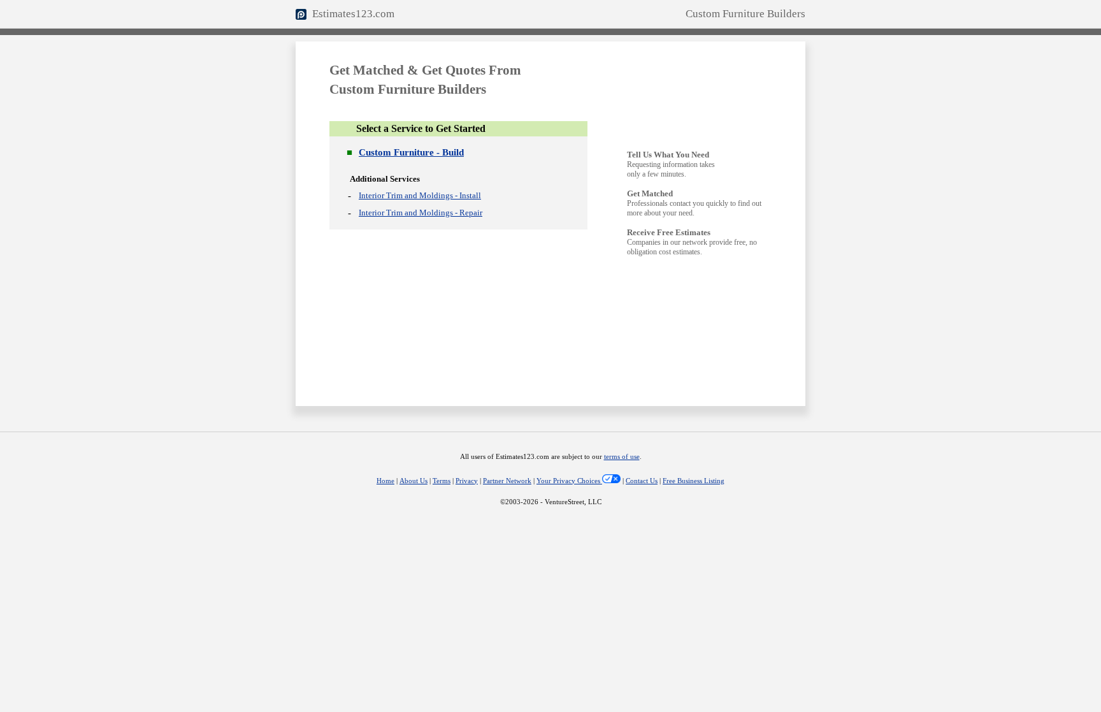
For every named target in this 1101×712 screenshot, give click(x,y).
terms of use (622, 456)
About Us (413, 480)
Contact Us (642, 480)
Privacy (467, 480)
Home (385, 480)
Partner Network (507, 480)
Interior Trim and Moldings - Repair (420, 212)
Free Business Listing (693, 480)
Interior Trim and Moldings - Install (420, 195)
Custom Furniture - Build (411, 152)
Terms (441, 480)
